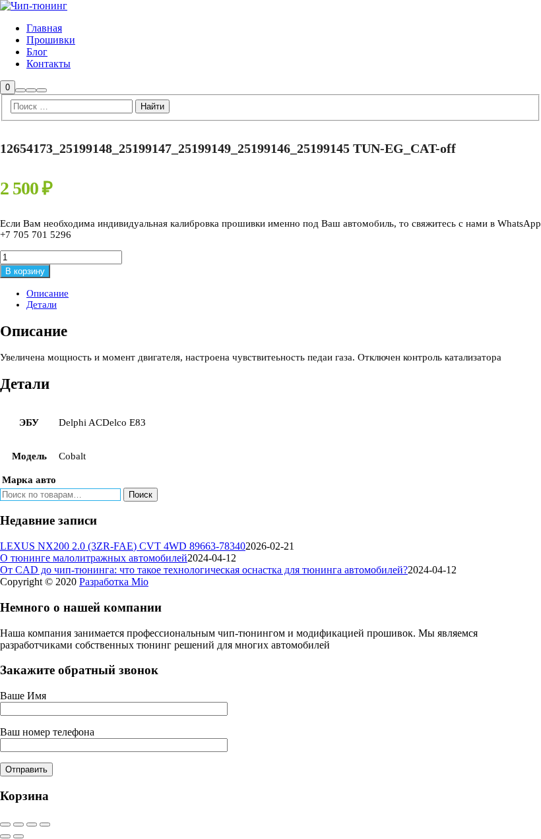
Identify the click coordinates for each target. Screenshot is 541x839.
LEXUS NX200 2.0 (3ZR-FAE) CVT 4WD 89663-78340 (122, 546)
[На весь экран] (18, 824)
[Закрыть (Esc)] (45, 824)
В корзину (25, 271)
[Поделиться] (31, 824)
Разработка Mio (113, 581)
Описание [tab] (47, 293)
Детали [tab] (41, 304)
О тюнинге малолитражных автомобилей (93, 558)
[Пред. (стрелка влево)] (5, 836)
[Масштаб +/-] (5, 824)
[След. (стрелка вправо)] (18, 836)
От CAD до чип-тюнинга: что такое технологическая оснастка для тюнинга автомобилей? (204, 569)
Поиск (140, 495)
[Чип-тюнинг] (33, 5)
